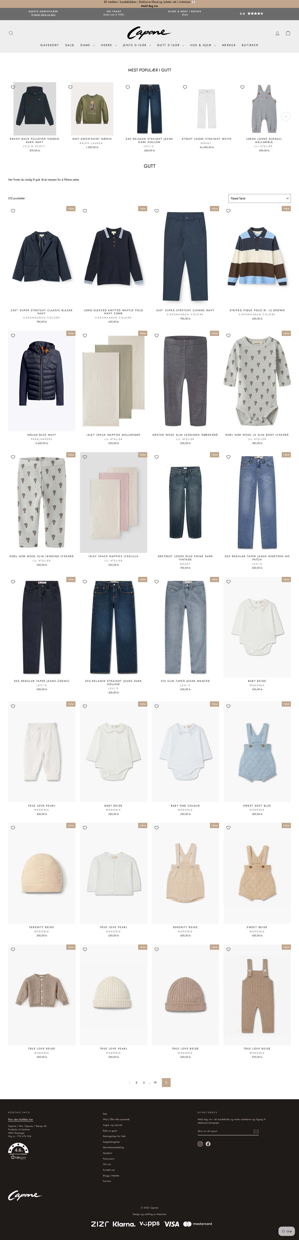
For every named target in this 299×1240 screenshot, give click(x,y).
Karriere (107, 1181)
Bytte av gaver (110, 1130)
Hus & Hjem (201, 45)
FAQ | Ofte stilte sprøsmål (116, 1119)
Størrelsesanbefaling (113, 1147)
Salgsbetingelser (111, 1142)
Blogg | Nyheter (111, 1175)
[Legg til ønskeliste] (13, 87)
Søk (105, 1113)
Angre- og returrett (112, 1125)
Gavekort (49, 45)
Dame (86, 45)
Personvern (108, 1158)
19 (155, 1083)
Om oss (107, 1164)
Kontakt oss (109, 1170)
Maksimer (161, 1214)
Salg (69, 45)
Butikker (250, 45)
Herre (107, 45)
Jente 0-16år (135, 45)
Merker (229, 45)
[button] (255, 13)
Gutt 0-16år (169, 45)
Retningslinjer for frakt (114, 1136)
